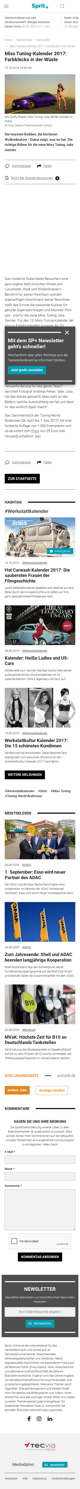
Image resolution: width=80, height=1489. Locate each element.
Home (8, 40)
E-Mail (9, 1151)
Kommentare (21, 166)
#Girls (42, 791)
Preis (35, 431)
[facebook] (29, 1418)
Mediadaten (23, 1464)
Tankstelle (43, 40)
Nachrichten (24, 40)
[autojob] (66, 1075)
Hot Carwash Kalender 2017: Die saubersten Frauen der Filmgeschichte (37, 575)
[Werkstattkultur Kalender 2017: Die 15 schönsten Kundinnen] (40, 708)
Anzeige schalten (52, 1090)
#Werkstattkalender (26, 511)
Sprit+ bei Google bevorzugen (32, 178)
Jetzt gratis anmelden (27, 370)
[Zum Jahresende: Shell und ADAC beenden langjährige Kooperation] (40, 922)
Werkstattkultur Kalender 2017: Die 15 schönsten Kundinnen (36, 743)
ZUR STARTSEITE (22, 478)
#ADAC (26, 864)
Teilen (47, 166)
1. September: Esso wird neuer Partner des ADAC (35, 875)
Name (9, 1168)
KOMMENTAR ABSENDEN (40, 1257)
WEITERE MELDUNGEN (25, 775)
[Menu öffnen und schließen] (7, 6)
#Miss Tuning (60, 791)
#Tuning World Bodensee (23, 796)
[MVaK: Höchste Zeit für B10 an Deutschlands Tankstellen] (40, 1004)
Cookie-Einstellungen (63, 1478)
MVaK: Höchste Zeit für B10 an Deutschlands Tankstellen (35, 1040)
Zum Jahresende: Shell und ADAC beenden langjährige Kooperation (38, 957)
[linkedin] (50, 1418)
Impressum (11, 1478)
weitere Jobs (17, 1090)
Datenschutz (40, 1478)
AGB (25, 1478)
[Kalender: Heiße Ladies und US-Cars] (40, 625)
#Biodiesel (28, 1030)
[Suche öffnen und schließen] (61, 6)
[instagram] (39, 1418)
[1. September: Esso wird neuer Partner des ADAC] (40, 839)
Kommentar (12, 1185)
